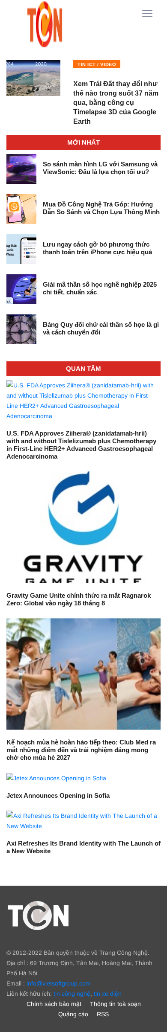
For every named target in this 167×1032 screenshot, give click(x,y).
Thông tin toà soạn (115, 1003)
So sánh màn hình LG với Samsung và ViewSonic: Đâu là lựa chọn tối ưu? (100, 167)
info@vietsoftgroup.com (59, 983)
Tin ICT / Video (97, 64)
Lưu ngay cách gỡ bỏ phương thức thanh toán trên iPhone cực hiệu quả (97, 248)
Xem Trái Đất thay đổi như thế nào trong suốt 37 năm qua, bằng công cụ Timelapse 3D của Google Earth (115, 102)
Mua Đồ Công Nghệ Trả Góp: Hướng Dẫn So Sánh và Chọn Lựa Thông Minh (101, 208)
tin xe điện (108, 993)
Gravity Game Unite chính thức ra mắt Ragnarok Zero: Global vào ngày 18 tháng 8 (78, 599)
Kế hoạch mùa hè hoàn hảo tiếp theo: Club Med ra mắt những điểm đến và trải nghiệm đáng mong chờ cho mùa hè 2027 (81, 749)
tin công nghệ (72, 993)
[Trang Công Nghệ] (38, 915)
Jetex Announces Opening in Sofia (58, 795)
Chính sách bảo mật (54, 1003)
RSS (103, 1014)
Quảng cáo (73, 1014)
